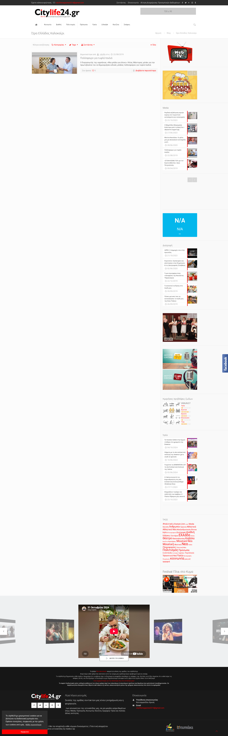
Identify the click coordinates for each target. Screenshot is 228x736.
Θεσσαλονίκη (178, 538)
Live (183, 524)
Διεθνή (190, 532)
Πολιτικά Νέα (181, 547)
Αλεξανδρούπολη (184, 530)
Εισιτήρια (174, 536)
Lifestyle (176, 524)
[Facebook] (182, 3)
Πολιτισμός (170, 550)
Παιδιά (190, 545)
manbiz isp (70, 729)
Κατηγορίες (59, 45)
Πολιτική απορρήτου (99, 726)
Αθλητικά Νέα (169, 529)
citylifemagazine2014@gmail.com (70, 3)
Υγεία (183, 406)
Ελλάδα (184, 535)
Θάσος (193, 536)
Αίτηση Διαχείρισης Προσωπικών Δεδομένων (160, 3)
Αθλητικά (191, 526)
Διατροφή (181, 532)
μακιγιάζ (187, 559)
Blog (169, 33)
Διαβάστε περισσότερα (146, 70)
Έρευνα (183, 527)
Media (191, 524)
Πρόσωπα (184, 550)
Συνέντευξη (167, 553)
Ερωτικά (184, 410)
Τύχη (182, 422)
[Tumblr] (195, 3)
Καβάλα (190, 538)
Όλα (154, 45)
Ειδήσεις (166, 535)
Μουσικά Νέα (184, 541)
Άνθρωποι (174, 526)
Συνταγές (175, 553)
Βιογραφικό (172, 532)
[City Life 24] (57, 13)
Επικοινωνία (133, 3)
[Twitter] (186, 3)
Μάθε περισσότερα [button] (33, 725)
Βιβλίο (165, 532)
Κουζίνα (165, 541)
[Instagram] (192, 3)
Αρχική (158, 33)
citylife (102, 54)
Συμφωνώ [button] (25, 732)
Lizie (186, 524)
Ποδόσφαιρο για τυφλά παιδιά (96, 58)
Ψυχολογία (166, 559)
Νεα (185, 544)
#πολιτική (168, 524)
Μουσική (168, 544)
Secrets (166, 527)
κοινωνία (177, 558)
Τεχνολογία (189, 553)
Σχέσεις (181, 553)
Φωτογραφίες (188, 556)
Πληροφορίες (169, 547)
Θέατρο (167, 538)
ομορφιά (166, 561)
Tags (74, 45)
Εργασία (184, 414)
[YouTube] (189, 3)
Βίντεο (194, 530)
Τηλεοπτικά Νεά (170, 556)
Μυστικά (177, 544)
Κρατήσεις (172, 541)
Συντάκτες (121, 3)
